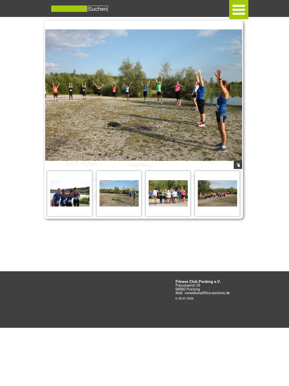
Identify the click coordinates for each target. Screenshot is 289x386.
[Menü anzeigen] (238, 9)
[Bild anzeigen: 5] (168, 193)
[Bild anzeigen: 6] (217, 193)
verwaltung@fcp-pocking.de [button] (207, 293)
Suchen (97, 9)
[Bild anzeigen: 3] (69, 193)
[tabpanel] (204, 287)
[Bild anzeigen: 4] (119, 193)
